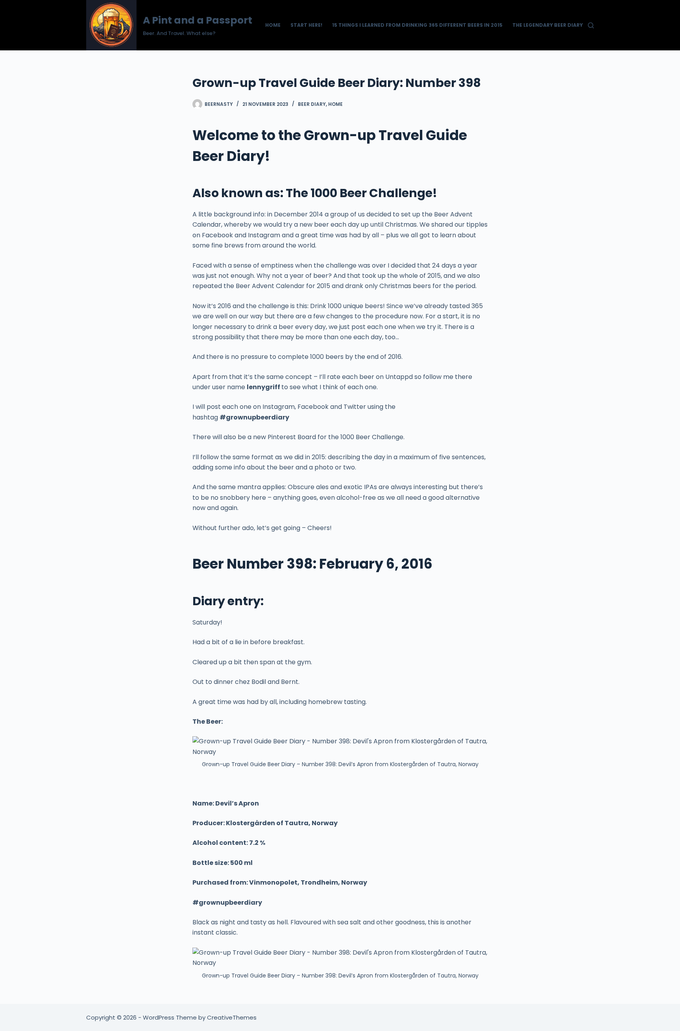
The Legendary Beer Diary (547, 25)
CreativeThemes (232, 1017)
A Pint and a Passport (197, 20)
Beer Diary (312, 104)
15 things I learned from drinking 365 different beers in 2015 (417, 25)
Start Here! (306, 25)
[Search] (591, 25)
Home (273, 25)
